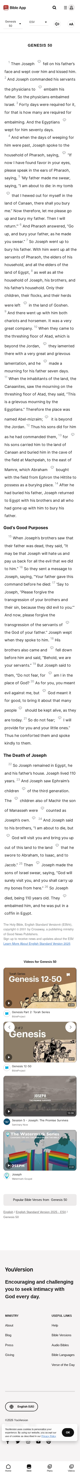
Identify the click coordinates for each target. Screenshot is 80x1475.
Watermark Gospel (22, 1178)
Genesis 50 (10, 23)
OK (68, 1432)
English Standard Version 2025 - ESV (41, 1212)
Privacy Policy (48, 1436)
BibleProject (18, 1016)
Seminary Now (20, 1124)
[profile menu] (68, 7)
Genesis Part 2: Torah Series (34, 1012)
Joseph (20, 1174)
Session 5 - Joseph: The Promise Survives (44, 1120)
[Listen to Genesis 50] (57, 24)
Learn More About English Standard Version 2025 (36, 943)
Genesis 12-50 (25, 1066)
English (8, 1212)
